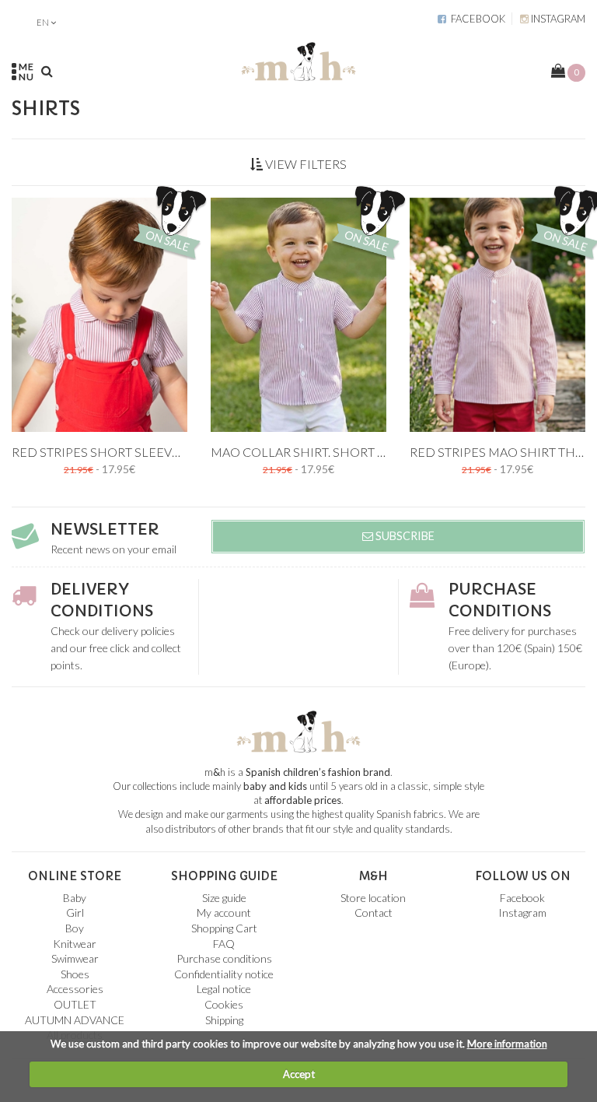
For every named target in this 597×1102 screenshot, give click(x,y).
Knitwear (74, 943)
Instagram (557, 18)
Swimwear (75, 958)
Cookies (223, 1004)
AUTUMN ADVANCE (74, 1020)
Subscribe (404, 535)
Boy (74, 928)
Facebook (475, 18)
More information (507, 1043)
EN (43, 22)
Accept (299, 1074)
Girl (75, 912)
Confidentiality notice (224, 974)
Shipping (224, 1020)
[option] (99, 315)
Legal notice (224, 988)
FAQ (224, 943)
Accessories (75, 988)
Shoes (75, 974)
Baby (74, 897)
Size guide (224, 897)
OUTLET (75, 1004)
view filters (305, 163)
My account (224, 912)
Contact (373, 912)
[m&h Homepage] (298, 58)
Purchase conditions (224, 958)
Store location (373, 897)
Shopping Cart (224, 928)
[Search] (47, 71)
